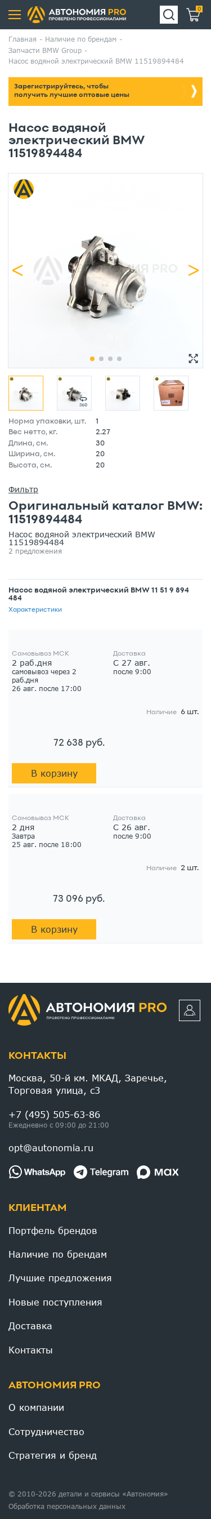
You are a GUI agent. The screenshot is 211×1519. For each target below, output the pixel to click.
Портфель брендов (52, 1230)
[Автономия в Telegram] (101, 1172)
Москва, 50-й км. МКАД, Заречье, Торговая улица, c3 (87, 1083)
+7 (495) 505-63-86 (54, 1114)
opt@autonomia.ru (50, 1147)
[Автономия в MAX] (158, 1172)
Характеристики (35, 610)
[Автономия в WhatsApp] (36, 1172)
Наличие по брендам (57, 1254)
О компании (36, 1407)
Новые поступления (55, 1302)
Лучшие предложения (60, 1277)
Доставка (30, 1325)
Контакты (37, 1056)
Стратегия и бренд (52, 1455)
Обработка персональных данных (66, 1506)
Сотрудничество (46, 1431)
